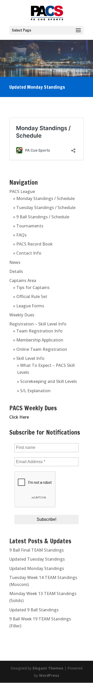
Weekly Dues (21, 315)
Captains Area (22, 280)
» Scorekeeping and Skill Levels (47, 381)
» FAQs (20, 235)
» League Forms (28, 306)
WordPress (49, 675)
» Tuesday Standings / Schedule (44, 207)
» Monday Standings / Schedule (44, 198)
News (14, 262)
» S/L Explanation (34, 391)
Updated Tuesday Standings (37, 559)
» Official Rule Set (30, 296)
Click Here (19, 417)
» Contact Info (27, 253)
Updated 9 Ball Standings (34, 610)
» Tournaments (28, 226)
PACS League (22, 191)
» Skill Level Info (28, 358)
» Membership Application (38, 340)
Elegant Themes (48, 668)
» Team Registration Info (38, 331)
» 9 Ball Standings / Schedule (41, 217)
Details (16, 271)
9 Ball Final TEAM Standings (36, 550)
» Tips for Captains (31, 287)
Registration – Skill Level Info (37, 324)
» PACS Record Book (33, 244)
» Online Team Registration (40, 349)
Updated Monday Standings (36, 568)
